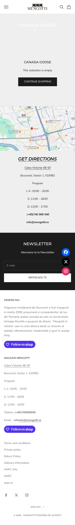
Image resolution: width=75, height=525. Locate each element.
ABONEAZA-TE (37, 277)
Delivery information (16, 463)
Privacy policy (12, 450)
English (36, 506)
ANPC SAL (11, 469)
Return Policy (12, 456)
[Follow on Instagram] (27, 495)
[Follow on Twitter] (16, 495)
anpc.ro (8, 483)
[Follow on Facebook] (6, 495)
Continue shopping (37, 81)
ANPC (8, 476)
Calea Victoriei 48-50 (38, 168)
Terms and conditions (17, 443)
